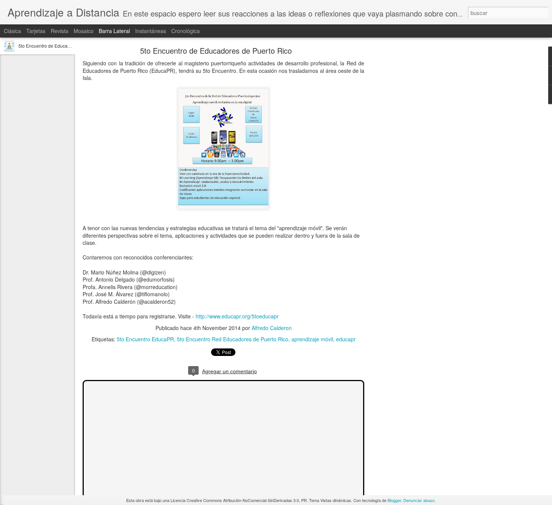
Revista (59, 31)
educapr (346, 339)
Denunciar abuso (418, 500)
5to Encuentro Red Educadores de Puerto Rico (232, 339)
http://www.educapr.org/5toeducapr (237, 316)
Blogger (394, 500)
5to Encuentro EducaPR (145, 339)
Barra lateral (114, 31)
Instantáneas (150, 31)
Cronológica (185, 31)
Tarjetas (35, 31)
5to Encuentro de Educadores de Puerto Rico (64, 45)
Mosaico (84, 31)
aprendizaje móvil (312, 339)
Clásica (12, 31)
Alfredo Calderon (272, 328)
